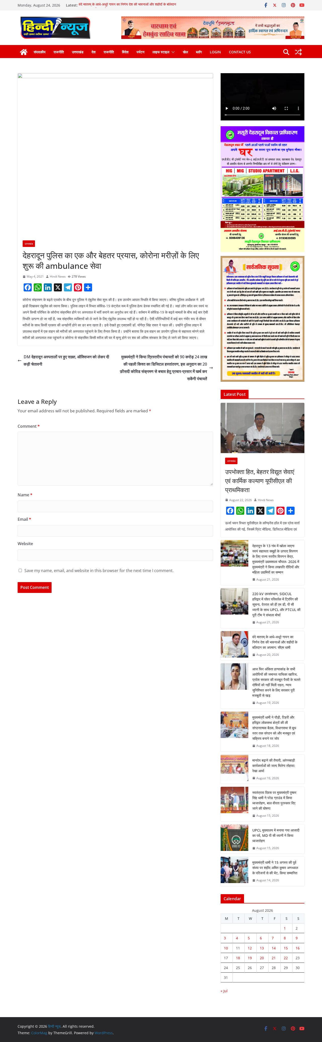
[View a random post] (298, 52)
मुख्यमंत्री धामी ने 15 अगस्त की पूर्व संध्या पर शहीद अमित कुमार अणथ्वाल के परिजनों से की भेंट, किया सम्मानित (275, 867)
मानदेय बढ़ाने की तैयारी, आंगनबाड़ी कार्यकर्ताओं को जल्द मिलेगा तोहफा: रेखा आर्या (273, 765)
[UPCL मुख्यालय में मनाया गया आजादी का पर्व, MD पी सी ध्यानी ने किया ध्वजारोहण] (234, 839)
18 (238, 958)
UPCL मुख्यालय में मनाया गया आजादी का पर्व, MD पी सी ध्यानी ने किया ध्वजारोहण (275, 835)
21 (274, 958)
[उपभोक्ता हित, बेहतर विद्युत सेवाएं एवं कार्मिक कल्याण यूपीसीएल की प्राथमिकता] (262, 428)
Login (215, 52)
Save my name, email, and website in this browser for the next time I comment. (99, 570)
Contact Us (240, 52)
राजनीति (59, 52)
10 (226, 948)
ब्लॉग (199, 52)
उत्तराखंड (78, 52)
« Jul (224, 990)
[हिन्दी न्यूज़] (24, 52)
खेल (185, 52)
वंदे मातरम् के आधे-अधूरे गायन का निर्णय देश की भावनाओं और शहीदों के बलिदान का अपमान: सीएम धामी (274, 642)
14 (274, 948)
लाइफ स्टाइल (160, 52)
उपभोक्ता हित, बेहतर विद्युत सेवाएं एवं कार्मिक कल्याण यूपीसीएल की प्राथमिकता (259, 480)
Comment (29, 426)
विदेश (125, 52)
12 (250, 948)
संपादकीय (40, 52)
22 (286, 958)
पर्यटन (140, 52)
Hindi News (58, 276)
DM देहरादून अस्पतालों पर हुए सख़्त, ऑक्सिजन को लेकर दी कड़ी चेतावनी (66, 360)
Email (24, 519)
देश (94, 52)
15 (286, 948)
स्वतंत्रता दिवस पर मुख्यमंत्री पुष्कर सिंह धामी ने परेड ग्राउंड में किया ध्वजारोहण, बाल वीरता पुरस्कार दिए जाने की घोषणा (274, 800)
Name (25, 495)
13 (262, 948)
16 (298, 948)
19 (250, 958)
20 (262, 958)
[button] (172, 52)
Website (25, 543)
